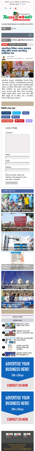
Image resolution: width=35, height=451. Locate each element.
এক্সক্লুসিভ (13, 44)
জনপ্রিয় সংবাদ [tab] (17, 320)
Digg (26, 113)
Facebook (6, 113)
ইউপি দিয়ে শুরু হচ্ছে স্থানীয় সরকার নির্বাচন (16, 249)
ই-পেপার (22, 4)
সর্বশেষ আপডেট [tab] (17, 317)
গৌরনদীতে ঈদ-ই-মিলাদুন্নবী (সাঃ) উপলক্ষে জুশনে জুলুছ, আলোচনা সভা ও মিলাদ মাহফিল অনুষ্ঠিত (16, 304)
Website (8, 167)
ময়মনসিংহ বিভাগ (21, 44)
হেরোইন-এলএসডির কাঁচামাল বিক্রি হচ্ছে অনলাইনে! (15, 267)
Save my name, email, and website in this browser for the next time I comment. (15, 177)
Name (8, 154)
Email (7, 161)
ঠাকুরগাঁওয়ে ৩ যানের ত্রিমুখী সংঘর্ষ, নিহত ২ (17, 210)
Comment (9, 133)
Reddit (16, 117)
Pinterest (20, 121)
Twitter (17, 113)
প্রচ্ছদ (5, 44)
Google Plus (8, 121)
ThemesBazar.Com (25, 449)
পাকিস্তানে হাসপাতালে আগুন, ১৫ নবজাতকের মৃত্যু (17, 228)
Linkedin (6, 117)
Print (29, 121)
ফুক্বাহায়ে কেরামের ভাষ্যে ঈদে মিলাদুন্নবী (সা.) (15, 286)
